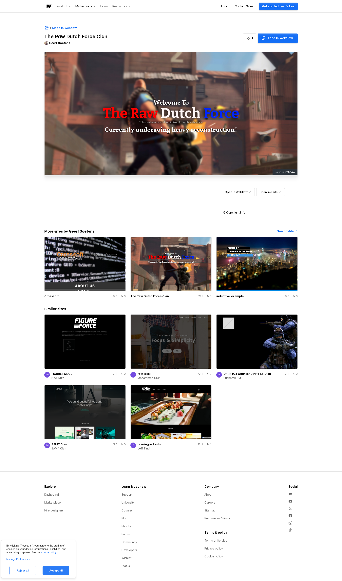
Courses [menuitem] (127, 510)
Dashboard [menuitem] (51, 494)
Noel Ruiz (57, 378)
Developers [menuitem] (129, 550)
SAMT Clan (59, 444)
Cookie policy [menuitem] (213, 556)
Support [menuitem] (127, 494)
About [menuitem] (208, 494)
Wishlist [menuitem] (126, 558)
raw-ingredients (149, 444)
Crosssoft (51, 296)
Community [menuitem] (129, 542)
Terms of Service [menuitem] (215, 540)
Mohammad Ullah (149, 378)
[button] (63, 6)
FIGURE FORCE (61, 373)
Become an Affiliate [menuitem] (217, 518)
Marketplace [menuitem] (52, 502)
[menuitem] (290, 494)
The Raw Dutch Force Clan (149, 296)
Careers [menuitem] (209, 502)
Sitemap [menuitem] (210, 510)
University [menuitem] (128, 502)
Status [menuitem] (126, 566)
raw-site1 (144, 373)
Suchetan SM (232, 378)
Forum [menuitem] (126, 534)
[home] (49, 6)
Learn (104, 6)
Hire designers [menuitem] (54, 510)
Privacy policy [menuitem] (213, 548)
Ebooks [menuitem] (126, 526)
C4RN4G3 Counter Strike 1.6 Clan (247, 373)
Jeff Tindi (144, 448)
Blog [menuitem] (124, 518)
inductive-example (230, 296)
